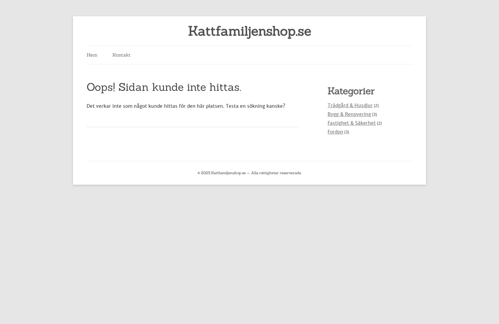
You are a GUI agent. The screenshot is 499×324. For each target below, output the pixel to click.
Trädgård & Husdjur (350, 105)
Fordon (335, 132)
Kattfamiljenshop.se (249, 31)
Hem (92, 55)
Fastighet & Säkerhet (352, 123)
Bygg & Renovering (349, 114)
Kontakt (121, 55)
